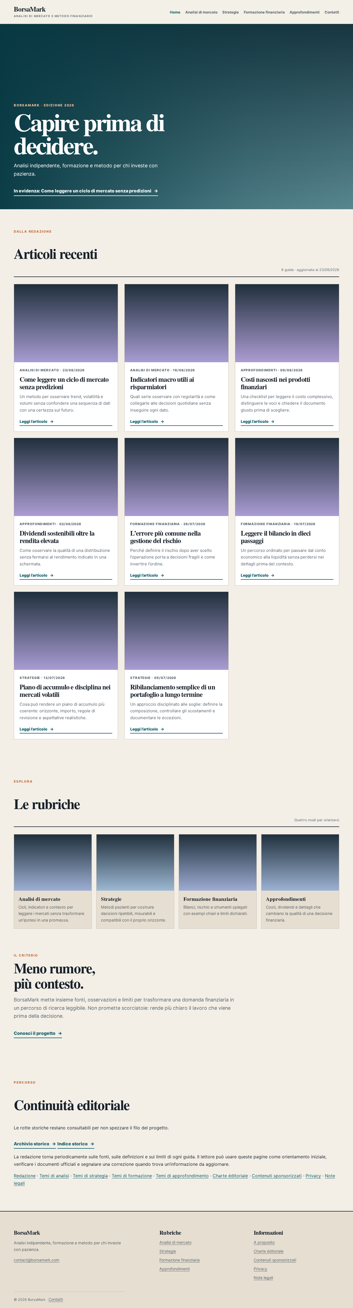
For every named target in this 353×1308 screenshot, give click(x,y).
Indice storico (75, 1143)
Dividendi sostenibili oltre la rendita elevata (57, 536)
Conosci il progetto (38, 1033)
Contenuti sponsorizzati (277, 1175)
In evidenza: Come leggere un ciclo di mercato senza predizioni (86, 191)
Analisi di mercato (201, 12)
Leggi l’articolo (37, 421)
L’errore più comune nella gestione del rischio (165, 536)
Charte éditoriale (230, 1175)
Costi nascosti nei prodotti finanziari (275, 382)
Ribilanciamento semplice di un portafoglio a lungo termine (172, 690)
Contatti (332, 12)
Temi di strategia (90, 1175)
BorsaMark (53, 12)
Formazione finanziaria (264, 12)
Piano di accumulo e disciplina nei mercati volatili (65, 690)
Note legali (263, 1277)
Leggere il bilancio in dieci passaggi (276, 536)
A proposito (264, 1242)
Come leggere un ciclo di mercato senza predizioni (64, 382)
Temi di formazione (132, 1175)
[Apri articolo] (66, 323)
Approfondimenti (305, 12)
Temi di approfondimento (182, 1175)
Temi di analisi (54, 1175)
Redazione (25, 1175)
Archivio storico (35, 1143)
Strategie (230, 12)
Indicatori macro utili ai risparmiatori (162, 382)
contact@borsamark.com (36, 1260)
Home (175, 12)
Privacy (313, 1175)
